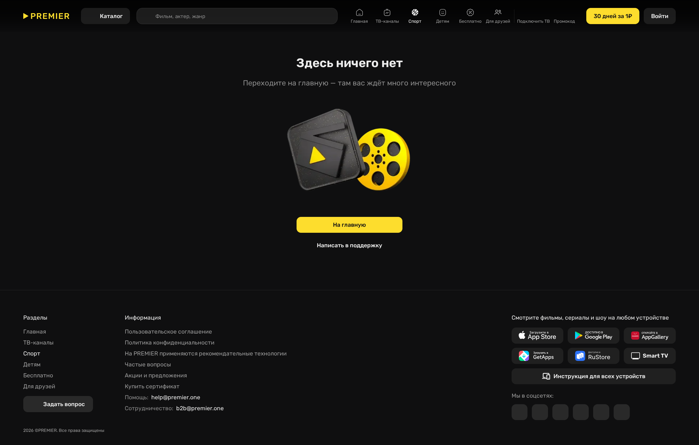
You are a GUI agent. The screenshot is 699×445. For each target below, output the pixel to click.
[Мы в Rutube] (601, 412)
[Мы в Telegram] (520, 412)
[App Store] (537, 336)
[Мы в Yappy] (622, 412)
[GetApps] (537, 356)
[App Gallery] (649, 336)
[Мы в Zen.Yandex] (581, 412)
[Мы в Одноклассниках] (560, 412)
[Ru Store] (593, 356)
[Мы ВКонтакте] (540, 412)
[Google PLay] (593, 336)
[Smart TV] (649, 356)
